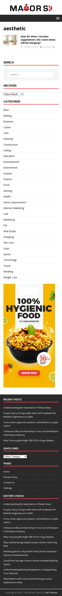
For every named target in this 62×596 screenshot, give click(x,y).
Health (7, 196)
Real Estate (9, 231)
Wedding (8, 271)
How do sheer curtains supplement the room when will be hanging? (38, 39)
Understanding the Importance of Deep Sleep (27, 407)
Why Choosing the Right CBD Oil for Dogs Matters (28, 440)
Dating (7, 150)
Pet (5, 225)
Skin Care (8, 242)
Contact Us (9, 482)
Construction (10, 144)
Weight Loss (10, 277)
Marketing (9, 219)
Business (8, 121)
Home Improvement (14, 202)
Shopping (8, 237)
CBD (6, 133)
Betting (7, 115)
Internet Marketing (13, 208)
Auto (6, 109)
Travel (6, 265)
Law (5, 213)
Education (8, 156)
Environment (10, 167)
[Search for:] (31, 75)
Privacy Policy (10, 477)
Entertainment (11, 162)
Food (6, 185)
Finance (7, 179)
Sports (7, 254)
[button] (57, 18)
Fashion (7, 173)
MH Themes (51, 592)
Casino (7, 127)
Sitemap (7, 488)
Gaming (7, 190)
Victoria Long (49, 46)
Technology (10, 260)
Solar (6, 248)
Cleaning (8, 138)
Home (6, 471)
